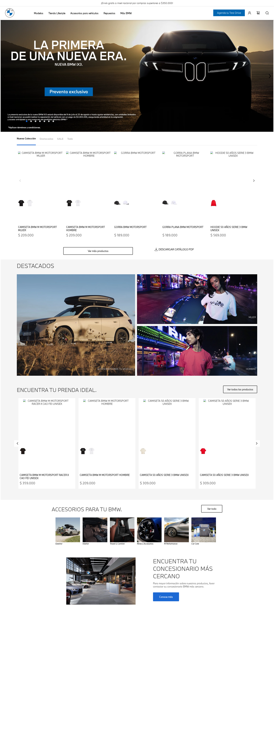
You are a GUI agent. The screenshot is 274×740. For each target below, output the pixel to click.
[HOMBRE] (197, 374)
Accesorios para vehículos (84, 13)
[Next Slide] (270, 76)
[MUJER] (197, 323)
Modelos (38, 13)
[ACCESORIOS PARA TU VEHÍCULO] (76, 374)
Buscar (266, 12)
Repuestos (109, 13)
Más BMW (126, 13)
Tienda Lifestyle (56, 13)
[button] (137, 76)
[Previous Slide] (4, 76)
